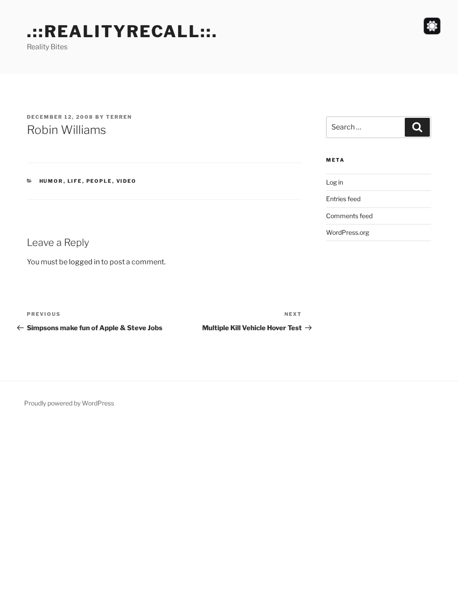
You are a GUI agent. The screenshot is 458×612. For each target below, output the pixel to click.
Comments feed (349, 216)
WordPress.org (347, 232)
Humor (51, 181)
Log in (334, 182)
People (99, 181)
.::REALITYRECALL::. (122, 31)
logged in (84, 262)
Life (75, 181)
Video (126, 181)
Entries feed (343, 199)
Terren (119, 117)
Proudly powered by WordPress (69, 403)
